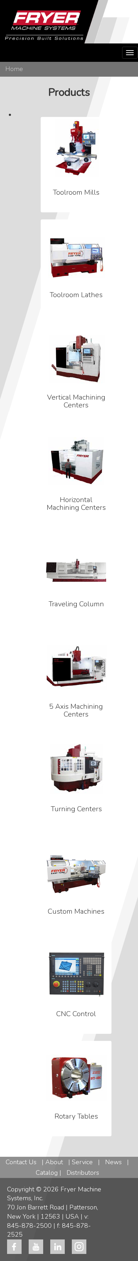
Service (82, 1162)
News (113, 1162)
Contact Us (21, 1162)
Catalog (47, 1172)
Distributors (83, 1172)
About (54, 1162)
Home (14, 69)
